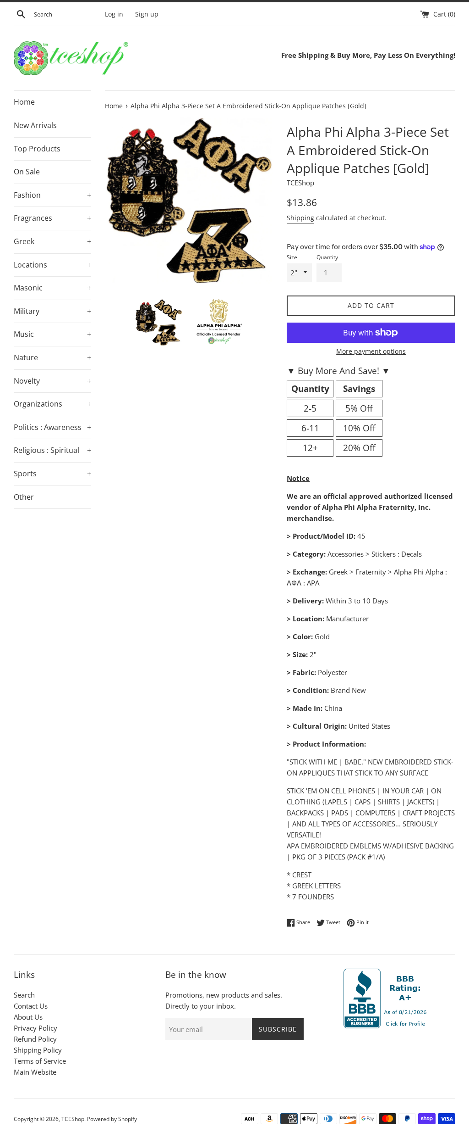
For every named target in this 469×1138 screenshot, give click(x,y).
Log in (114, 14)
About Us (28, 1016)
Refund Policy (35, 1038)
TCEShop (72, 1119)
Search (24, 994)
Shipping (300, 217)
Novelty (52, 381)
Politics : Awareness (52, 427)
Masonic (52, 288)
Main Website (35, 1072)
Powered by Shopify (112, 1119)
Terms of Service (40, 1060)
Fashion (52, 195)
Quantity (327, 257)
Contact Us (31, 1005)
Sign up (146, 14)
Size (292, 257)
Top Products (37, 149)
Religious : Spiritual (52, 450)
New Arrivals (35, 125)
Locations (52, 265)
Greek (52, 241)
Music (52, 334)
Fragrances (52, 218)
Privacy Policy (35, 1027)
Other (24, 497)
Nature (52, 357)
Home (24, 102)
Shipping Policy (38, 1049)
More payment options (371, 351)
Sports (52, 474)
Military (52, 311)
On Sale (27, 172)
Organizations (52, 404)
